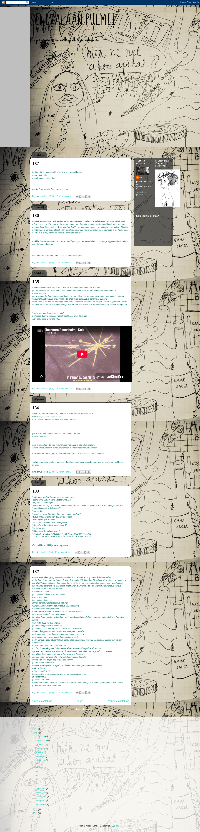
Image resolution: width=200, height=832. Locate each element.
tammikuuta (41, 804)
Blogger (117, 826)
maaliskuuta (41, 796)
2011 (35, 813)
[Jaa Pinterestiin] (89, 196)
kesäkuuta (40, 760)
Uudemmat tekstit (42, 701)
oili (140, 177)
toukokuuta (40, 788)
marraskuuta (41, 740)
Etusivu (80, 701)
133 (35, 491)
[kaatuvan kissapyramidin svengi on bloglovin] (167, 206)
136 (35, 215)
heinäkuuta (40, 756)
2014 (35, 729)
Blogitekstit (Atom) (83, 709)
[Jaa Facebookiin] (86, 196)
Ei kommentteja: (64, 196)
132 (35, 571)
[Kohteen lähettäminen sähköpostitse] (77, 196)
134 (35, 407)
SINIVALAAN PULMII (73, 20)
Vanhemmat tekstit (118, 701)
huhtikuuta (40, 792)
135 (35, 281)
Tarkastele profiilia (141, 193)
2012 (35, 809)
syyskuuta (40, 748)
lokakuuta (40, 744)
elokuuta (39, 752)
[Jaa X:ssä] (83, 196)
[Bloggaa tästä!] (80, 196)
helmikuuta (40, 800)
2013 (35, 733)
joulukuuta (40, 736)
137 (35, 163)
